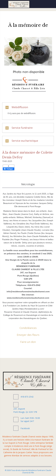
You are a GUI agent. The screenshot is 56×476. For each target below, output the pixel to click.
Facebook (25, 428)
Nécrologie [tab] (28, 184)
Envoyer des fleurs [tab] (28, 335)
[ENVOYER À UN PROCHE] (18, 167)
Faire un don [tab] (28, 342)
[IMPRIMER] (23, 167)
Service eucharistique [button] (25, 140)
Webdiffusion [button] (20, 107)
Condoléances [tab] (28, 328)
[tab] (28, 107)
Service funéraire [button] (22, 127)
